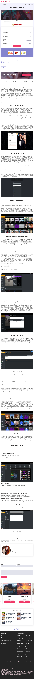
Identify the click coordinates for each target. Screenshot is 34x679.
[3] (8, 562)
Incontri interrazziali (28, 640)
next (19, 605)
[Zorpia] (19, 614)
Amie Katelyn (14, 547)
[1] (6, 562)
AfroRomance (19, 654)
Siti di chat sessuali (28, 641)
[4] (10, 562)
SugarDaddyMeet (20, 656)
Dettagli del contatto (4, 638)
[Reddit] (14, 629)
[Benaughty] (17, 53)
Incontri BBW (27, 643)
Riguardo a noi (3, 637)
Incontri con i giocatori (29, 638)
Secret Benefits (27, 651)
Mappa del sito (3, 645)
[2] (7, 562)
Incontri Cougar (19, 645)
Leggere (9, 599)
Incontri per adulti (4, 64)
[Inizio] (6, 1)
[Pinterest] (8, 62)
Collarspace (27, 646)
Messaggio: (3, 568)
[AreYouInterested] (3, 622)
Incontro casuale (20, 643)
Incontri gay (19, 637)
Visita (17, 46)
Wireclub (26, 654)
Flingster (26, 649)
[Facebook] (1, 62)
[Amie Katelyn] (6, 550)
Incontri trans (27, 637)
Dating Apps (19, 635)
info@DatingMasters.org (5, 663)
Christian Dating (19, 641)
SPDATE (26, 653)
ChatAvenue (19, 649)
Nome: (2, 564)
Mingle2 (18, 648)
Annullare (10, 576)
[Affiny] (3, 618)
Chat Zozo (26, 656)
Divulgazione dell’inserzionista (6, 640)
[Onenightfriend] (23, 53)
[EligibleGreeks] (3, 614)
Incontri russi (27, 635)
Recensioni (2, 635)
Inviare (4, 576)
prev (15, 605)
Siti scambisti (3, 67)
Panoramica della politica (5, 641)
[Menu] (32, 1)
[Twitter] (6, 62)
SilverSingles (19, 653)
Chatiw (26, 648)
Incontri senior (19, 646)
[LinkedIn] (4, 62)
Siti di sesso (19, 640)
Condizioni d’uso (3, 643)
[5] (11, 562)
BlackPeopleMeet (20, 651)
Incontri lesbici (27, 645)
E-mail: (18, 564)
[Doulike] (19, 618)
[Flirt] (10, 53)
